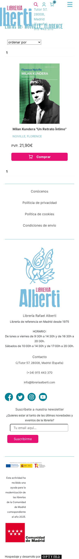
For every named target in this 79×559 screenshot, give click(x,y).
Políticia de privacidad (39, 203)
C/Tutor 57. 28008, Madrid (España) (39, 362)
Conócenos (39, 191)
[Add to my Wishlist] (59, 71)
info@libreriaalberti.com (39, 382)
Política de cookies (39, 214)
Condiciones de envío (39, 225)
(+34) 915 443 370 (39, 372)
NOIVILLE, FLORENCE (27, 136)
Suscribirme (23, 439)
